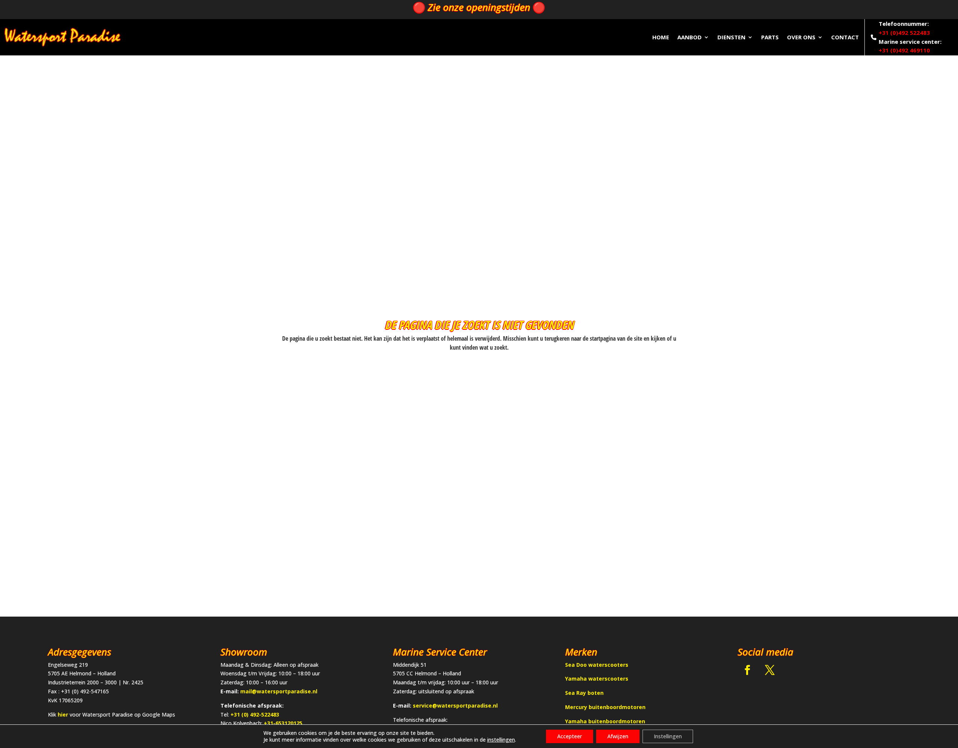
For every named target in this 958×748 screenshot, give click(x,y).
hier (63, 714)
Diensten (731, 37)
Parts (770, 37)
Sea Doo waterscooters (596, 664)
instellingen (501, 739)
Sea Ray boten (584, 692)
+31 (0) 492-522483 (255, 714)
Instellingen (668, 736)
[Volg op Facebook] (747, 670)
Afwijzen (617, 736)
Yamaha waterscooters (596, 678)
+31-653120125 (283, 723)
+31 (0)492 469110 (904, 50)
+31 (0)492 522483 (904, 32)
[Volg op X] (769, 670)
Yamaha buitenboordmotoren (605, 721)
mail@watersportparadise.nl (278, 691)
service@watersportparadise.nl (455, 705)
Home (660, 37)
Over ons (801, 37)
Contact (845, 37)
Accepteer (569, 736)
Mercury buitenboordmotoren (605, 707)
